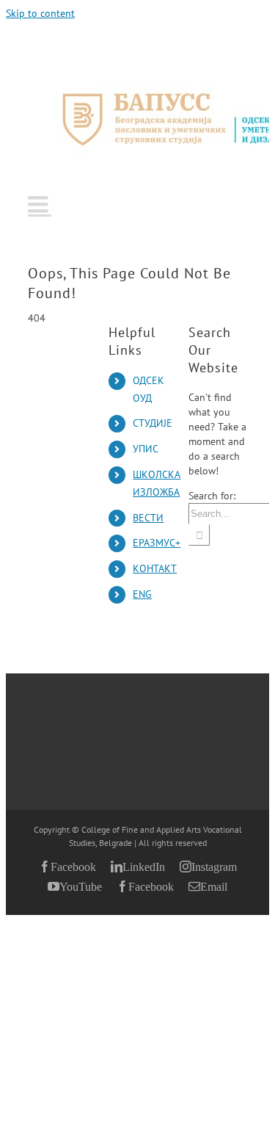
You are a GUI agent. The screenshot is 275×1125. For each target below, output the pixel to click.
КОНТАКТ (155, 568)
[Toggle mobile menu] (39, 204)
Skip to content (40, 13)
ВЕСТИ (148, 517)
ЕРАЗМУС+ (156, 542)
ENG (142, 594)
